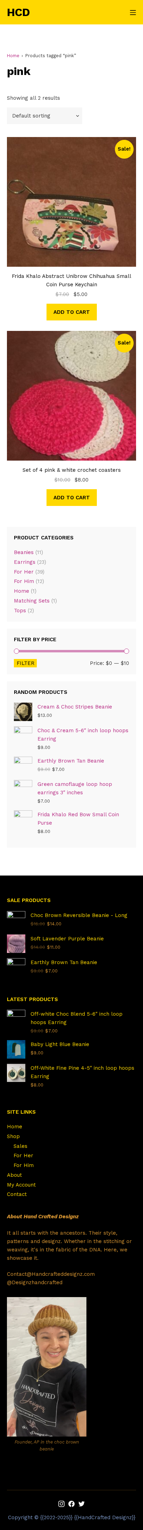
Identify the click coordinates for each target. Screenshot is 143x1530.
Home (13, 55)
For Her (24, 572)
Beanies (24, 552)
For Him (24, 581)
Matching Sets (32, 601)
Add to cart (71, 312)
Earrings (24, 562)
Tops (20, 610)
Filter (25, 663)
